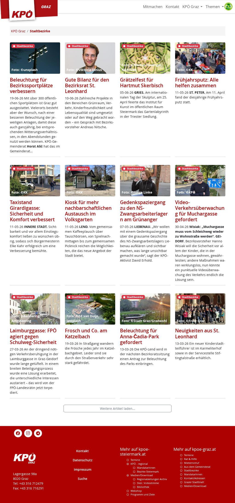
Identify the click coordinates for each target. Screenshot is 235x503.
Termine (135, 460)
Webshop (136, 490)
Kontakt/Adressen (194, 478)
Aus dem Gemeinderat (197, 466)
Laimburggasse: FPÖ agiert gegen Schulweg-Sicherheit (33, 336)
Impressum (82, 469)
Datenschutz (82, 460)
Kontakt (172, 6)
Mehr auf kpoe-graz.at (194, 449)
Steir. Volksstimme (148, 483)
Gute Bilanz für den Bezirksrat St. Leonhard (87, 85)
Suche (82, 478)
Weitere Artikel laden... (117, 408)
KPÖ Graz (191, 6)
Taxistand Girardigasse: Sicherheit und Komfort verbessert (32, 211)
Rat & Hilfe (190, 459)
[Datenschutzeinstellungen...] (228, 6)
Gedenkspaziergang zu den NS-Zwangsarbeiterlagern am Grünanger (144, 211)
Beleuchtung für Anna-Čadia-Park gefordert (139, 336)
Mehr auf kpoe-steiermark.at (134, 452)
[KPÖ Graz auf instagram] (28, 433)
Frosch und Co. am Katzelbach (86, 333)
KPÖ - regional (139, 463)
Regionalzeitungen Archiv (152, 479)
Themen (213, 6)
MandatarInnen (193, 474)
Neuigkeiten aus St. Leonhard (197, 333)
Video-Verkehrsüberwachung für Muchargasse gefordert (199, 211)
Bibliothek (143, 487)
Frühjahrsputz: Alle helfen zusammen (196, 83)
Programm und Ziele (143, 494)
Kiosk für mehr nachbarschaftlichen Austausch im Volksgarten (88, 211)
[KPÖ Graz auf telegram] (38, 433)
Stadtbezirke (191, 470)
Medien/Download (142, 475)
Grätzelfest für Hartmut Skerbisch (141, 83)
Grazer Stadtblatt (194, 482)
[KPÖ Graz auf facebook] (18, 433)
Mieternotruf (191, 463)
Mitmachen (152, 6)
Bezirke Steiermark (148, 471)
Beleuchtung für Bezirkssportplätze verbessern (31, 85)
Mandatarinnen (146, 467)
